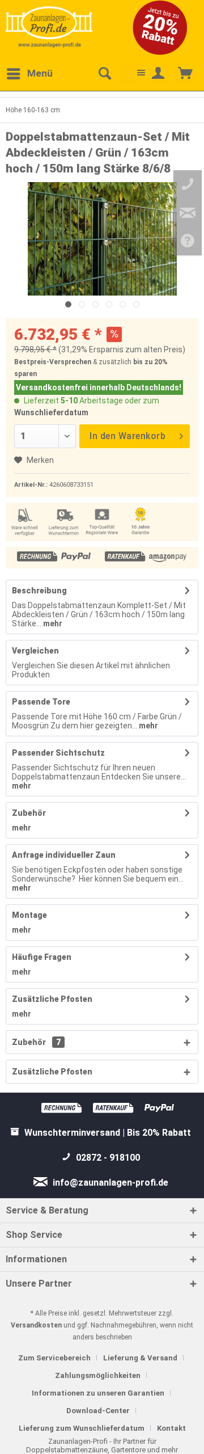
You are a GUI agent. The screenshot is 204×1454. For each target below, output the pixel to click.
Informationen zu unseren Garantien (98, 1393)
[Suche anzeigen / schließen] (104, 73)
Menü (40, 73)
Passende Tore (41, 701)
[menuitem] (29, 73)
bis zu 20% (150, 362)
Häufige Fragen (41, 957)
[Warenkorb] (186, 73)
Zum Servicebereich (54, 1358)
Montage (29, 915)
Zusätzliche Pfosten (52, 999)
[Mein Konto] (158, 73)
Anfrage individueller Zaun (64, 854)
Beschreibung (39, 590)
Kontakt (171, 1428)
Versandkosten (36, 1325)
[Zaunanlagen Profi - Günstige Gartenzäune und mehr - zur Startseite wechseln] (49, 27)
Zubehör (29, 812)
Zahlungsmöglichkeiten (98, 1375)
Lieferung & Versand (140, 1358)
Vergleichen (35, 650)
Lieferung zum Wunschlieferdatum (81, 1428)
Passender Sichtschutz (58, 752)
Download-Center (98, 1410)
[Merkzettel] (131, 73)
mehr (51, 623)
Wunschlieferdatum (51, 412)
